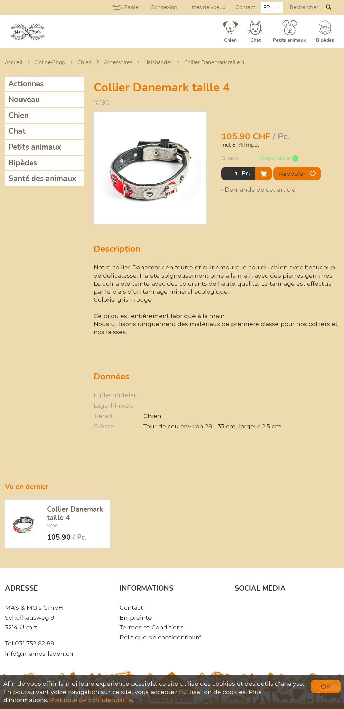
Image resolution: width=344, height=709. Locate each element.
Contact (245, 7)
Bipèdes (22, 163)
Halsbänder (158, 62)
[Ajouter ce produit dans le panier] (263, 173)
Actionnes (26, 84)
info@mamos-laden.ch (39, 653)
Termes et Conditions (152, 627)
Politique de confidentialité (161, 637)
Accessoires (118, 62)
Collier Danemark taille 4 (214, 62)
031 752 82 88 (34, 643)
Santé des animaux (42, 178)
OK (326, 686)
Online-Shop (50, 62)
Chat (17, 131)
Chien (85, 62)
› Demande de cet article (258, 189)
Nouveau (24, 99)
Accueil (14, 62)
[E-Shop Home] (28, 31)
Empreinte (136, 617)
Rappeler (292, 173)
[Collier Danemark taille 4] (23, 524)
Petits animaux (34, 147)
